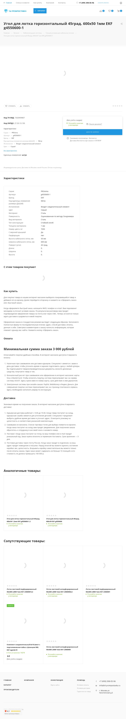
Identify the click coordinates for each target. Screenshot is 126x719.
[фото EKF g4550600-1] (63, 73)
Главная (7, 680)
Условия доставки (83, 688)
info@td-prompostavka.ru (109, 685)
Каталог (7, 685)
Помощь (81, 680)
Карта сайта (55, 685)
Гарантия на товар (84, 691)
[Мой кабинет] (121, 3)
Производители (11, 690)
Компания (29, 680)
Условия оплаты (83, 685)
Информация (57, 680)
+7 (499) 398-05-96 (107, 681)
